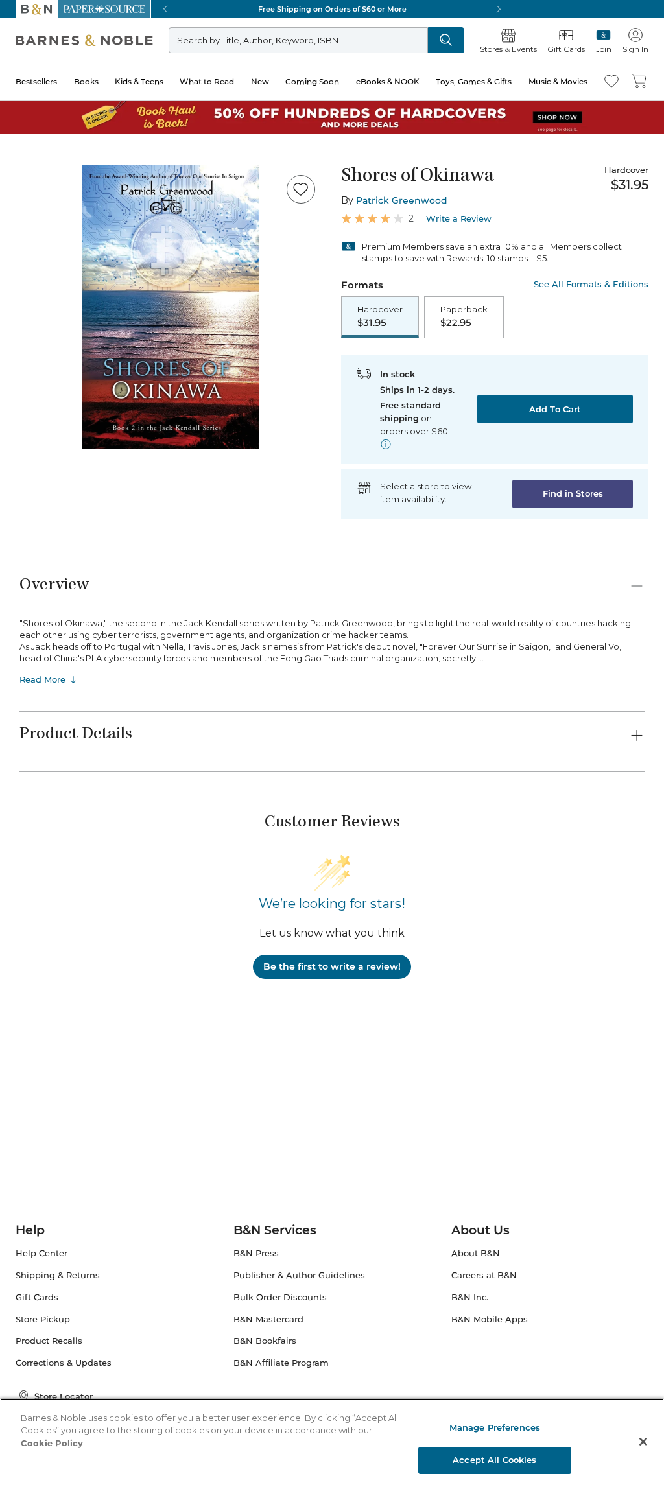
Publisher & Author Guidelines (299, 1275)
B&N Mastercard (268, 1319)
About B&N (475, 1253)
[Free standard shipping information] (386, 444)
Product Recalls (49, 1341)
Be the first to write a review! (332, 966)
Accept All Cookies (494, 1460)
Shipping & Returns (58, 1275)
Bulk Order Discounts (280, 1297)
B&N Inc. (469, 1297)
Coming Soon (312, 81)
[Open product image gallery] (171, 307)
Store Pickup (43, 1319)
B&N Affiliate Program (281, 1363)
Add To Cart (555, 409)
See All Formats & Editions (591, 284)
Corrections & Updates (64, 1363)
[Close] (643, 1441)
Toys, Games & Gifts (474, 81)
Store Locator (63, 1396)
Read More (42, 679)
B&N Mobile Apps (489, 1319)
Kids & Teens (139, 81)
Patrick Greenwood (401, 200)
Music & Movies (557, 81)
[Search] (446, 40)
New (260, 81)
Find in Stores (573, 493)
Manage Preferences (494, 1427)
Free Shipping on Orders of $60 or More (332, 9)
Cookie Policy (52, 1443)
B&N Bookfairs (264, 1341)
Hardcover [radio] (380, 316)
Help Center (41, 1253)
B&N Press (256, 1253)
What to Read (207, 81)
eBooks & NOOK (388, 81)
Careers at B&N (484, 1275)
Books (86, 81)
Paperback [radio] (464, 316)
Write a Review (459, 219)
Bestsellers (36, 81)
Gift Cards (37, 1297)
